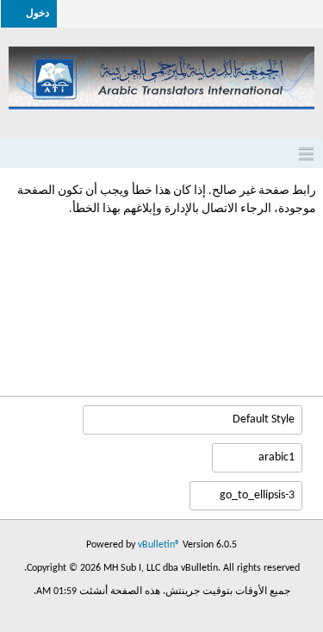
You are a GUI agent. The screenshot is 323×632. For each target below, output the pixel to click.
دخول (37, 14)
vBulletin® (159, 545)
